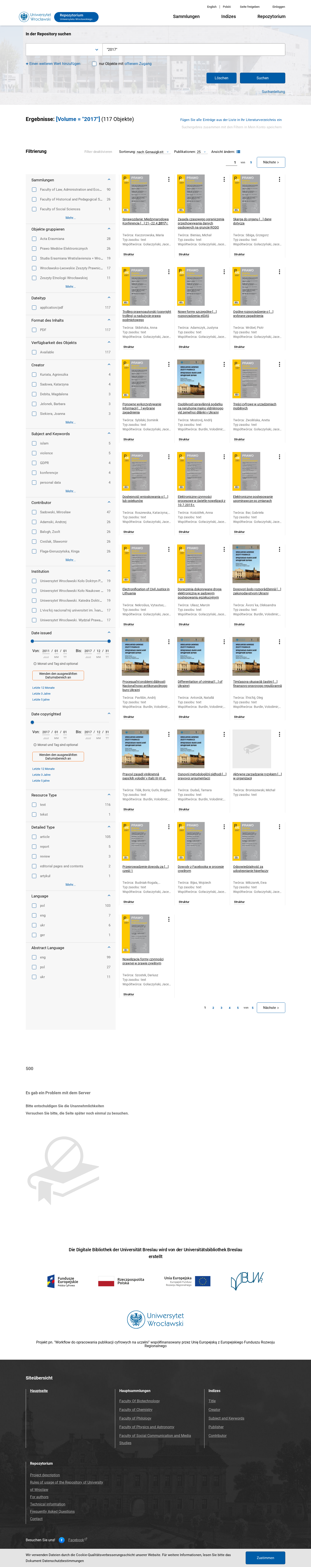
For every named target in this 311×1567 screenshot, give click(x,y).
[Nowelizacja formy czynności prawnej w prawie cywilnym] (141, 934)
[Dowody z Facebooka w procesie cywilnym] (196, 841)
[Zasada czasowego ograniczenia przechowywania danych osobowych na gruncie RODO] (196, 194)
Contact (36, 1519)
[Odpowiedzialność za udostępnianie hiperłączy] (251, 841)
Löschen (221, 78)
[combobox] (64, 50)
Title (212, 1401)
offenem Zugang (138, 64)
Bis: (79, 651)
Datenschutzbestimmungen (63, 1561)
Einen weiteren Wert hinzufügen (55, 64)
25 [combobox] (199, 152)
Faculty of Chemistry (136, 1410)
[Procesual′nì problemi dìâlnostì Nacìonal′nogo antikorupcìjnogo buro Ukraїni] (141, 656)
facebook (76, 1540)
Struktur (128, 254)
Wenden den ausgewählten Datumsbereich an (58, 675)
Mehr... (71, 218)
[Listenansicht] (238, 152)
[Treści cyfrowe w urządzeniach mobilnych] (251, 379)
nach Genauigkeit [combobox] (150, 152)
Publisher (216, 1427)
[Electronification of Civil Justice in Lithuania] (141, 564)
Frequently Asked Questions (52, 1511)
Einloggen (279, 6)
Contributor (218, 1435)
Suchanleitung (273, 92)
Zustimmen (265, 1558)
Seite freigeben (250, 6)
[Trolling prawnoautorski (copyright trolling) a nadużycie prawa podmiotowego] (141, 286)
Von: (36, 651)
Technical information (47, 1504)
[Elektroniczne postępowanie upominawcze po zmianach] (251, 471)
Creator (214, 1410)
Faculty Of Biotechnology (139, 1401)
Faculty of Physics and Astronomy (146, 1427)
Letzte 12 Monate (43, 687)
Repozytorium (271, 16)
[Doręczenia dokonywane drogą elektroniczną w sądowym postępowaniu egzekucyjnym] (196, 564)
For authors (39, 1497)
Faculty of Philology (135, 1418)
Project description (45, 1475)
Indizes (228, 16)
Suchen (263, 78)
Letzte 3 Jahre (41, 693)
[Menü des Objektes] (169, 179)
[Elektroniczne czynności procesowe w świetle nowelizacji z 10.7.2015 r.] (196, 471)
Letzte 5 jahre (41, 699)
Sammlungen (186, 16)
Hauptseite (39, 1391)
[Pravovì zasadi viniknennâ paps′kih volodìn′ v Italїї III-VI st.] (141, 749)
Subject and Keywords (226, 1418)
